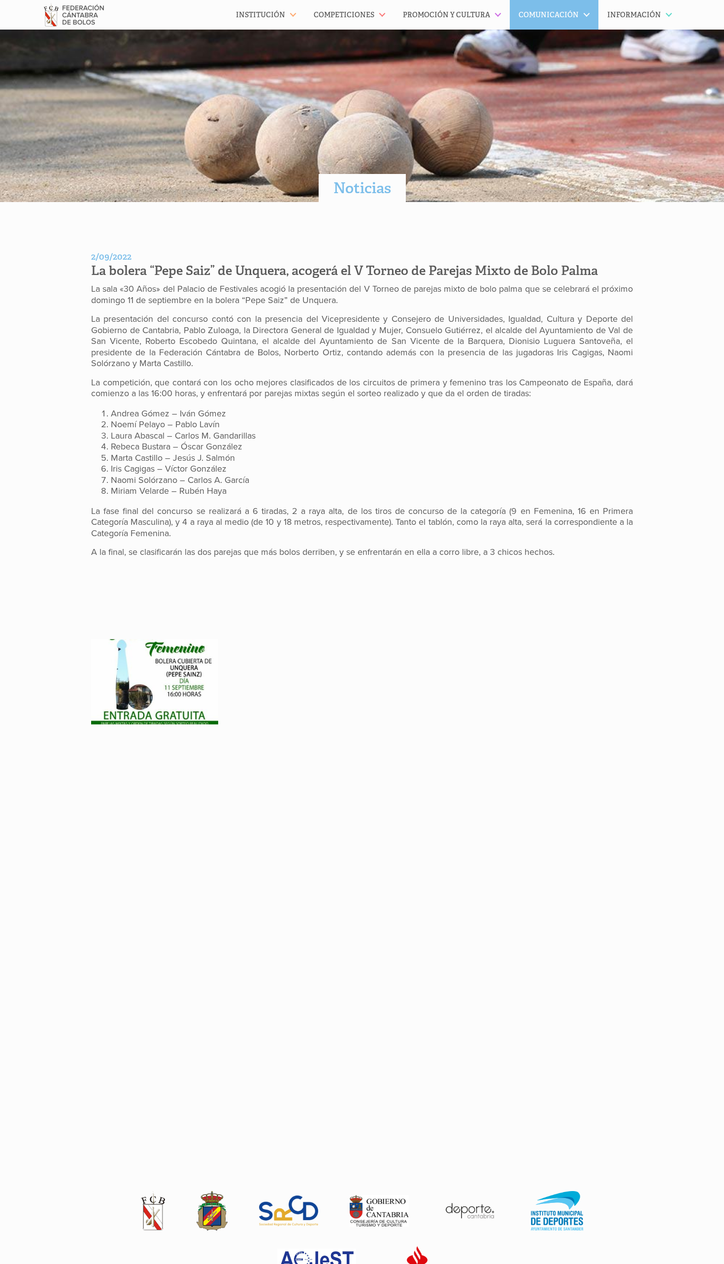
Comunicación (549, 14)
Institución (260, 14)
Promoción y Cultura (446, 14)
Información (634, 14)
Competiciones (344, 14)
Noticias (362, 188)
